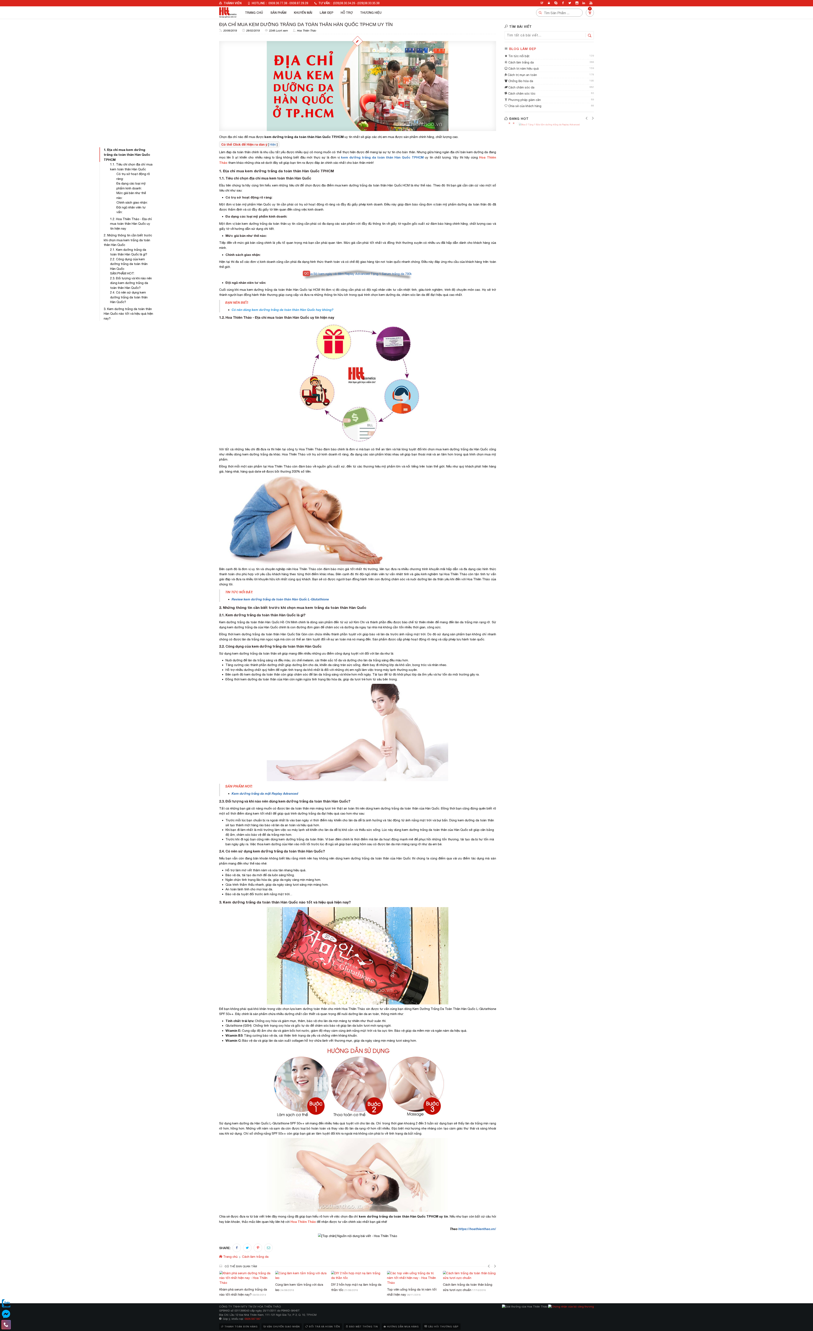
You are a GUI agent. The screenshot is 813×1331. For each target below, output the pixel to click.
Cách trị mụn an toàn (522, 75)
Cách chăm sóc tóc (521, 93)
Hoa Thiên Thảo (306, 30)
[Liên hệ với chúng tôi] (6, 1324)
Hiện (273, 144)
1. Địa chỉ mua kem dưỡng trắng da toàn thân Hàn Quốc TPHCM (127, 154)
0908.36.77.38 (277, 3)
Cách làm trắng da (520, 62)
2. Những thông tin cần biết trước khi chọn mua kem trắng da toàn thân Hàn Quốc (128, 240)
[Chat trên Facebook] (6, 1314)
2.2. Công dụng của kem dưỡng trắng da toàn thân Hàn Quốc (129, 263)
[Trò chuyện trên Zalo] (6, 1303)
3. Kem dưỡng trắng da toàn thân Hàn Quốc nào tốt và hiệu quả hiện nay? (128, 313)
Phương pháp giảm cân (524, 100)
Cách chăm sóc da (520, 87)
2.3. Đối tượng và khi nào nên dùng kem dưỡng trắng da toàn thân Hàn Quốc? (131, 283)
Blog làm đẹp (522, 49)
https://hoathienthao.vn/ (477, 1229)
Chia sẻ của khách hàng (524, 106)
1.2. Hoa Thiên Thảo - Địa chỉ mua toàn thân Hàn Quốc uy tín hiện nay (131, 223)
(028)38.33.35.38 (368, 3)
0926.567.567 (253, 1318)
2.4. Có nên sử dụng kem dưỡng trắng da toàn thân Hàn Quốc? (129, 297)
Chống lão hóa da (520, 81)
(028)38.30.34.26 (344, 3)
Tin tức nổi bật (518, 56)
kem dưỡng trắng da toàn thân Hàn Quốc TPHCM (382, 157)
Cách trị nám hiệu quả (523, 68)
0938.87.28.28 (298, 3)
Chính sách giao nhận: (132, 202)
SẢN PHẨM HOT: (122, 273)
